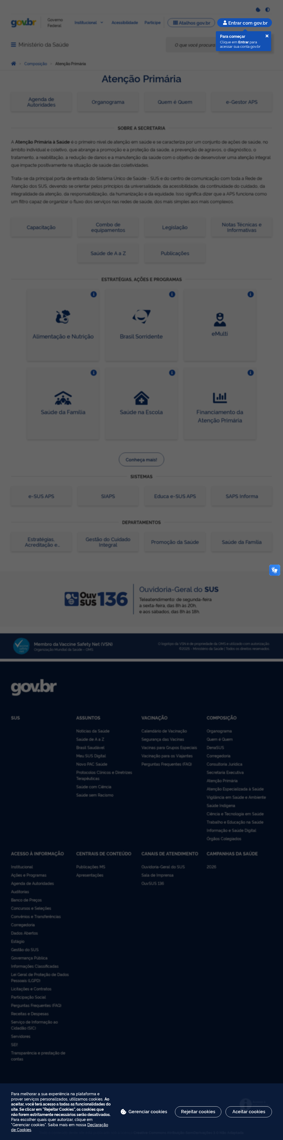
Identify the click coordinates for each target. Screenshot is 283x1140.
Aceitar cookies (248, 1111)
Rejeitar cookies (198, 1111)
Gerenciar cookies (148, 1111)
